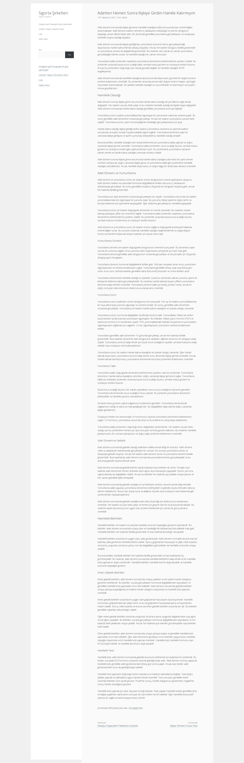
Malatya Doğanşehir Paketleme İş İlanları (118, 725)
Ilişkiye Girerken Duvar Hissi (183, 725)
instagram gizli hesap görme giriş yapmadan (55, 24)
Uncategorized (135, 708)
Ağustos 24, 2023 (108, 17)
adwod (124, 17)
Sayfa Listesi (43, 39)
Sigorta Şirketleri (53, 13)
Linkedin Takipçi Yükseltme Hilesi (51, 29)
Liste (40, 34)
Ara (40, 49)
